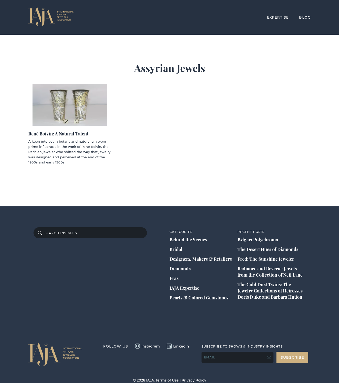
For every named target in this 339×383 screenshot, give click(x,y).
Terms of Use (167, 380)
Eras (174, 278)
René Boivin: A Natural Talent (58, 134)
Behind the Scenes (188, 240)
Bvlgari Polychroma (257, 240)
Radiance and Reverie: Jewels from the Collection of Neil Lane (270, 272)
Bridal (176, 249)
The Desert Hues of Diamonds (267, 249)
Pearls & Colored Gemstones (199, 298)
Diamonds (180, 269)
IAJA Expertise (184, 288)
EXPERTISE (278, 17)
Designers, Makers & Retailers (201, 259)
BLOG (305, 17)
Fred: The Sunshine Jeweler (265, 259)
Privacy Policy (194, 380)
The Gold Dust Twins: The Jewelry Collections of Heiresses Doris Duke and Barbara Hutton (270, 291)
